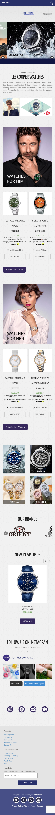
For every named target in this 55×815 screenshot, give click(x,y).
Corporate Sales (9, 753)
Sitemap (40, 806)
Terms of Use (29, 806)
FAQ (5, 763)
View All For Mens (14, 270)
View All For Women (15, 427)
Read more (40, 257)
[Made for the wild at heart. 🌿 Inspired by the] (44, 671)
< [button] (3, 58)
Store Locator (8, 740)
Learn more (19, 239)
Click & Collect (9, 758)
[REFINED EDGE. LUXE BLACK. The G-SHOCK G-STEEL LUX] (27, 671)
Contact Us (8, 745)
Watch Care (8, 761)
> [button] (52, 58)
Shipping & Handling (11, 756)
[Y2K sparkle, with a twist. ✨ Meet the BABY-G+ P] (11, 671)
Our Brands (8, 737)
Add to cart (15, 257)
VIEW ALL (27, 621)
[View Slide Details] (27, 40)
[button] (15, 250)
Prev (6, 533)
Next (50, 533)
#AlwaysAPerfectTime (31, 648)
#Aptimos (18, 648)
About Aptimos (9, 735)
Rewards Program (10, 742)
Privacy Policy (17, 806)
